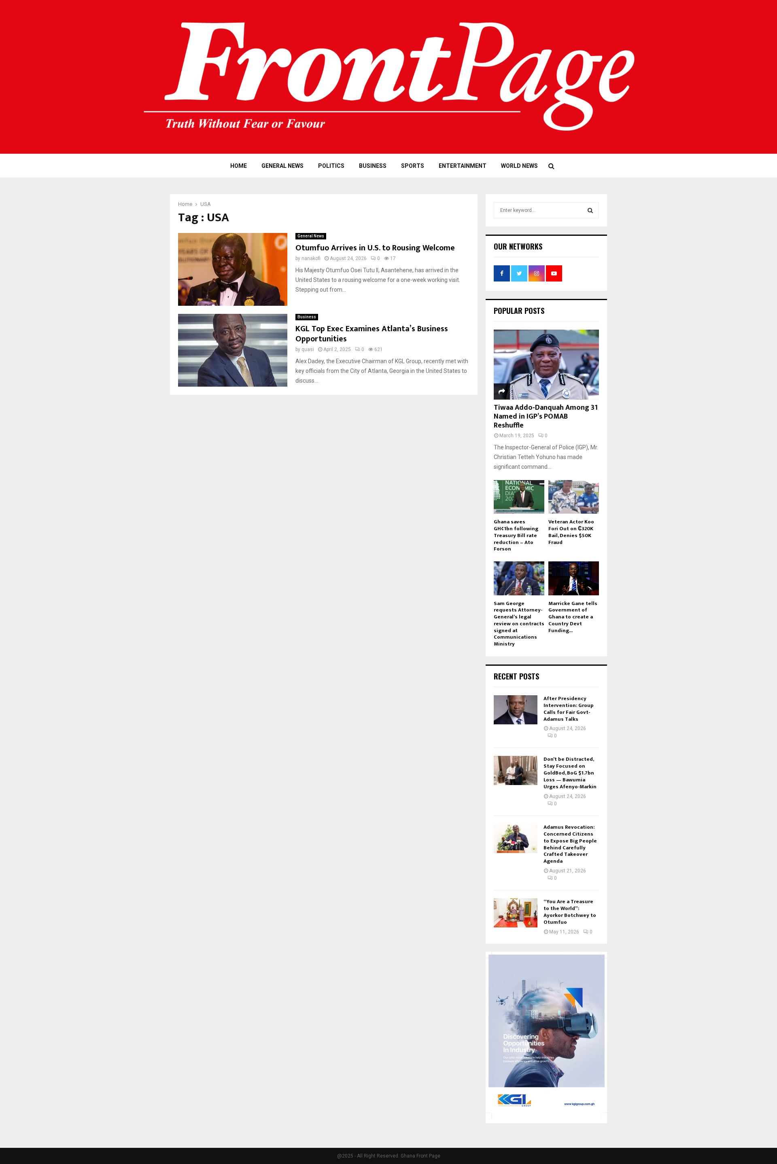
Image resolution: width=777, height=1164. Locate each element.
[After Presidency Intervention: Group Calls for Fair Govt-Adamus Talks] (515, 709)
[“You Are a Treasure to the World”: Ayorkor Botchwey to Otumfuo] (515, 912)
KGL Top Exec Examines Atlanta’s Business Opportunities (371, 334)
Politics (331, 166)
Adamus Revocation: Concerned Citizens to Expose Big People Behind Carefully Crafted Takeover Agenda (570, 844)
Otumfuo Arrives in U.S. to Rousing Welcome (375, 248)
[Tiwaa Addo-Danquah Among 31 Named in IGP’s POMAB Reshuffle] (546, 365)
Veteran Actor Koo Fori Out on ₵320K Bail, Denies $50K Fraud (571, 531)
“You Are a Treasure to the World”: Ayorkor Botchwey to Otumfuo (569, 912)
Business (372, 166)
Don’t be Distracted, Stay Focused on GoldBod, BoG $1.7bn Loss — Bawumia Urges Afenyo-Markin (570, 773)
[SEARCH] (590, 210)
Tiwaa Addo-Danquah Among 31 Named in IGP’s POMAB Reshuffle (546, 416)
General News (282, 166)
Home (238, 166)
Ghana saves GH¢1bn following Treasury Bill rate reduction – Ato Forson (516, 535)
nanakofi (311, 258)
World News (519, 166)
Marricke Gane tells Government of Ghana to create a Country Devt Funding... (572, 617)
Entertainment (462, 166)
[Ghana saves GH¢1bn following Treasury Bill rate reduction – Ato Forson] (519, 497)
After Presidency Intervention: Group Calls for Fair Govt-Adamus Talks (568, 709)
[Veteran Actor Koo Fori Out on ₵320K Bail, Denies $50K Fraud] (573, 497)
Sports (412, 166)
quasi (307, 349)
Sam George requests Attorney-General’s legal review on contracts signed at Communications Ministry (519, 624)
